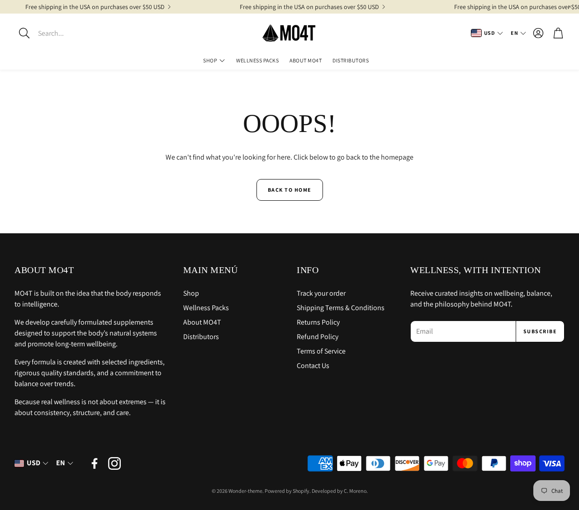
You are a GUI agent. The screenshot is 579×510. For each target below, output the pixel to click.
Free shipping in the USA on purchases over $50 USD (95, 7)
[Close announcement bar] (570, 7)
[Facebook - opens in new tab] (94, 463)
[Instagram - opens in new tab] (114, 463)
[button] (70, 33)
